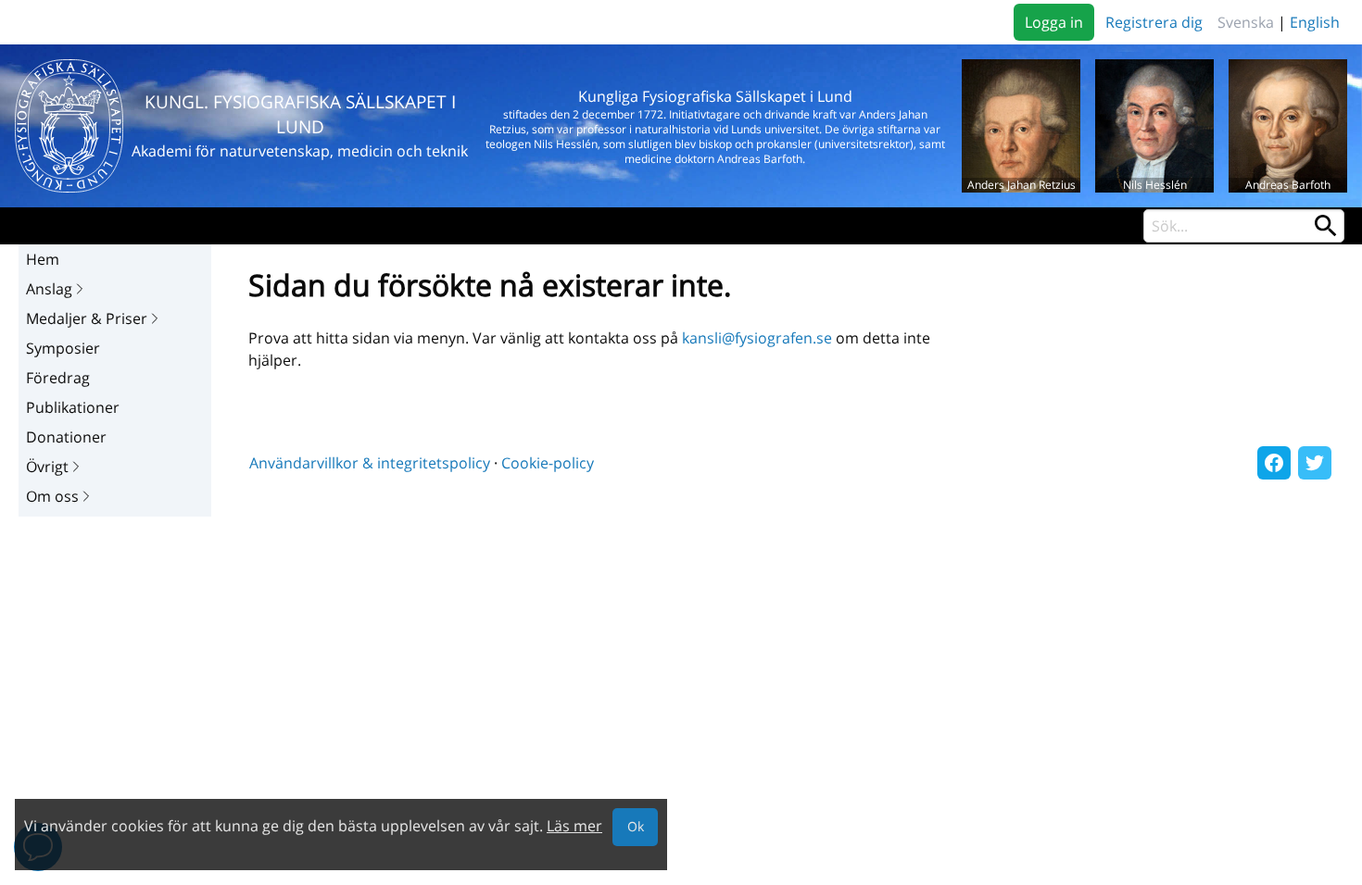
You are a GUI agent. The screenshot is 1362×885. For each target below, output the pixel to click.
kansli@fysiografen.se (757, 338)
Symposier (63, 348)
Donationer (66, 437)
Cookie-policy (547, 463)
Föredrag (58, 378)
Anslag (49, 289)
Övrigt (47, 466)
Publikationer (73, 407)
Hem (42, 259)
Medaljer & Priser (86, 318)
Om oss (52, 496)
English (1315, 22)
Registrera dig (1154, 22)
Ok (635, 826)
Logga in (1054, 22)
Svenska (1245, 22)
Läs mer (574, 826)
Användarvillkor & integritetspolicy (369, 463)
